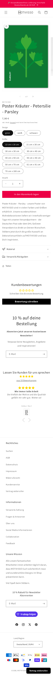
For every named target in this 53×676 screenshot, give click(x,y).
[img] (26, 376)
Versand (13, 122)
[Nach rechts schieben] (33, 96)
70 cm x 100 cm (12, 171)
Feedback (10, 543)
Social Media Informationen (19, 530)
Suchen (9, 451)
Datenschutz (12, 464)
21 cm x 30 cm (33, 144)
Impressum (11, 471)
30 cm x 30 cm (12, 151)
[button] (6, 12)
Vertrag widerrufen (15, 491)
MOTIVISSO (21, 670)
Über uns (10, 523)
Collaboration (12, 536)
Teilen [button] (8, 266)
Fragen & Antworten (15, 516)
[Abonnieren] (43, 354)
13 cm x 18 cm (12, 144)
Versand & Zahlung (15, 510)
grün (7, 133)
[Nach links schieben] (20, 96)
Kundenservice (13, 484)
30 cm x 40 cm (34, 151)
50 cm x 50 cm (34, 158)
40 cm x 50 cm (12, 158)
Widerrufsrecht (13, 478)
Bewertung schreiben (26, 301)
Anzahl (5, 178)
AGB (8, 457)
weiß (20, 133)
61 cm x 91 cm (33, 164)
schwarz (34, 133)
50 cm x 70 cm (12, 164)
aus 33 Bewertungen (26, 380)
